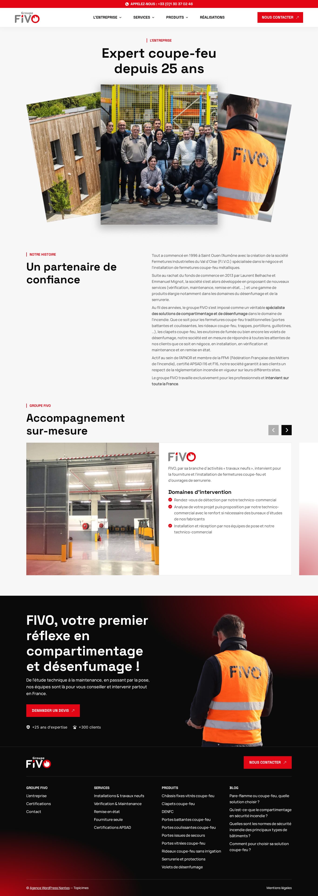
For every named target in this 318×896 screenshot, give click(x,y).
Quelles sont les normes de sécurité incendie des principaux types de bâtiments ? (260, 829)
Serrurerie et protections (183, 859)
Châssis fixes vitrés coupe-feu (188, 795)
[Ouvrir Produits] (187, 17)
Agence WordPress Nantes (50, 888)
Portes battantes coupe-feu (186, 819)
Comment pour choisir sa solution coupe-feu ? (259, 846)
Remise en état (107, 811)
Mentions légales (279, 888)
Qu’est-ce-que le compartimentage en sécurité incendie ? (260, 812)
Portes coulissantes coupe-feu (189, 827)
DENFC (168, 811)
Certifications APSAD (112, 827)
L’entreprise (36, 795)
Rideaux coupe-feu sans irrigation (191, 851)
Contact (33, 811)
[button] (273, 430)
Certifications (38, 803)
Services (101, 788)
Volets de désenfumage (182, 866)
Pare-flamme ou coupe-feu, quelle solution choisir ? (259, 798)
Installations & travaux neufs (119, 795)
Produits (170, 788)
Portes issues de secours (183, 835)
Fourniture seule (108, 819)
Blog (234, 788)
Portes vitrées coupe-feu (183, 843)
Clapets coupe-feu (178, 803)
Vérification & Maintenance (118, 803)
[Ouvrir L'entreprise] (120, 17)
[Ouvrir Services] (153, 17)
